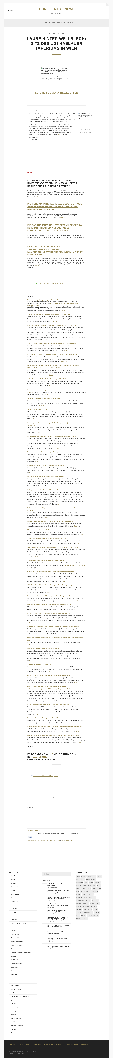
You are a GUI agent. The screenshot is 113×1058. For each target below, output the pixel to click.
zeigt (39, 432)
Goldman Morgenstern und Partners (21, 952)
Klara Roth (85, 903)
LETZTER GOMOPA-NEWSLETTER (56, 92)
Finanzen (13, 930)
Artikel (59, 134)
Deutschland (79, 882)
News (95, 906)
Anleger (83, 876)
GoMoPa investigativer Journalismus (85, 897)
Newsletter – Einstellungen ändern (50, 840)
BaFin (94, 876)
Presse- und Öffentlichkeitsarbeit (20, 996)
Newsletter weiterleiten (34, 830)
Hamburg (88, 900)
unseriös (13, 1014)
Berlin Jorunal (15, 894)
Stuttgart (97, 912)
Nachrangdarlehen (87, 906)
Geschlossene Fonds (17, 945)
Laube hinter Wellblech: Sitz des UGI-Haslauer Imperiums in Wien (56, 43)
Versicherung (14, 1022)
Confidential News (57, 9)
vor (75, 609)
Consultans (14, 908)
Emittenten (14, 919)
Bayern (99, 876)
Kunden (92, 903)
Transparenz (14, 1007)
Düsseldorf (97, 882)
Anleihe (89, 876)
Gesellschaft (14, 949)
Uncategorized (15, 1011)
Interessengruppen (16, 989)
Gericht (89, 888)
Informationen (15, 985)
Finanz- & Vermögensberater (19, 923)
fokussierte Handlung (17, 941)
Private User (31, 392)
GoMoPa (13, 956)
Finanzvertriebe (15, 938)
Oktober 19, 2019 (56, 33)
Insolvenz (78, 903)
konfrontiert (62, 701)
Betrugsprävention (16, 897)
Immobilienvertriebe (16, 981)
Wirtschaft (14, 1029)
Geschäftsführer (97, 888)
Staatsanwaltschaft (88, 912)
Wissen (13, 1033)
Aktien (78, 876)
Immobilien (14, 974)
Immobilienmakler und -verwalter (20, 978)
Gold (77, 891)
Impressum (84, 1044)
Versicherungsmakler (17, 1025)
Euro (79, 742)
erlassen (45, 339)
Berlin (77, 879)
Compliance (14, 901)
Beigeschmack (65, 361)
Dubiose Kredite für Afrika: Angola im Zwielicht (43, 648)
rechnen (46, 394)
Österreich (84, 918)
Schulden (13, 1003)
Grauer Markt (14, 967)
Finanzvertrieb (15, 934)
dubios (13, 916)
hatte (36, 557)
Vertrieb (78, 918)
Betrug (82, 879)
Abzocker (13, 876)
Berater (13, 890)
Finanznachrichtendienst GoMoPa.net (86, 885)
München (78, 906)
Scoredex (78, 912)
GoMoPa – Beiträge (16, 959)
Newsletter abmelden (34, 840)
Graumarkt (14, 970)
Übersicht (76, 526)
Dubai (85, 882)
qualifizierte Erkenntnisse (18, 1000)
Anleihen (13, 879)
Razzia (90, 909)
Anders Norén (20, 1053)
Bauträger (14, 883)
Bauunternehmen (16, 886)
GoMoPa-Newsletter (16, 963)
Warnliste (40, 757)
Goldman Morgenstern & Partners (89, 891)
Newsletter (79, 909)
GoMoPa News (80, 900)
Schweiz (95, 909)
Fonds (99, 885)
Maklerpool (14, 992)
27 (51, 754)
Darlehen (13, 912)
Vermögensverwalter (16, 1018)
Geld (36, 714)
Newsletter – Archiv (66, 840)
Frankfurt (78, 888)
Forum (52, 303)
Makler (97, 903)
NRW (85, 909)
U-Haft (78, 915)
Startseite (12, 1044)
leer (58, 504)
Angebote (41, 405)
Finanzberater (15, 927)
